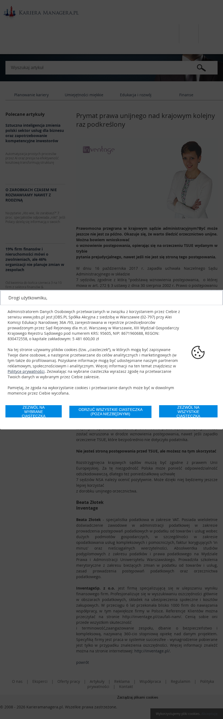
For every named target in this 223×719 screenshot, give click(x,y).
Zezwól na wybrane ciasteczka (33, 411)
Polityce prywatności (26, 371)
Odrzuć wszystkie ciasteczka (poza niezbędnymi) (111, 411)
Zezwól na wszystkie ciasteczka (188, 411)
